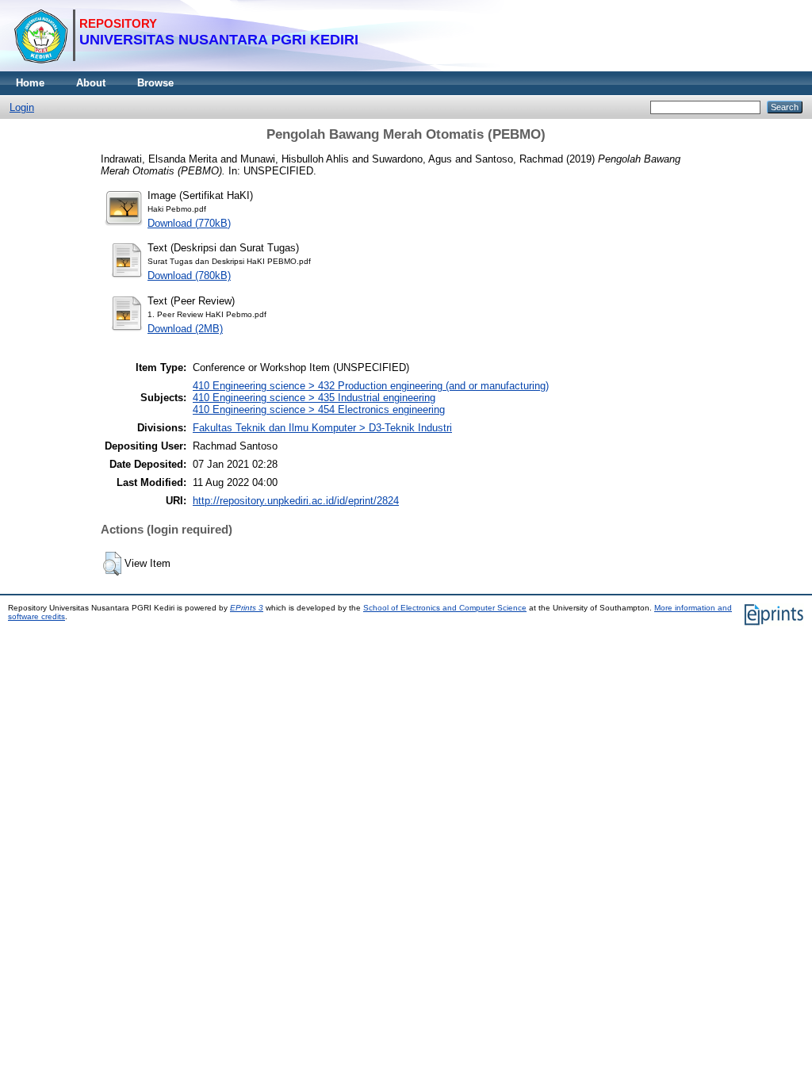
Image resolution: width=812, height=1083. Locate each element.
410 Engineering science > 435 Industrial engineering (314, 398)
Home (30, 83)
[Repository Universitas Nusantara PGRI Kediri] (186, 68)
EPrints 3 (246, 607)
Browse (155, 83)
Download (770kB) (189, 223)
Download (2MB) (185, 329)
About (90, 83)
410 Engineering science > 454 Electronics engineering (319, 409)
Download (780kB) (189, 275)
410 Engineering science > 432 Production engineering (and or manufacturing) (371, 386)
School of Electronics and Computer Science (445, 607)
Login (22, 107)
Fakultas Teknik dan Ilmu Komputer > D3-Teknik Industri (322, 428)
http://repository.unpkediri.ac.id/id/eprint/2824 (296, 501)
